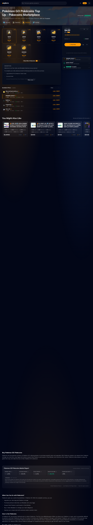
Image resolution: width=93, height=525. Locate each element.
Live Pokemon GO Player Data (69, 485)
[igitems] (5, 3)
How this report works (83, 485)
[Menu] (89, 3)
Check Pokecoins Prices (55, 485)
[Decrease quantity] (81, 29)
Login (84, 3)
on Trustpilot (45, 18)
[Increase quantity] (87, 29)
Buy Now (73, 44)
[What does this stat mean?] (11, 471)
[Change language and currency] (80, 3)
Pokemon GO (5, 7)
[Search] (3, 27)
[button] (31, 92)
